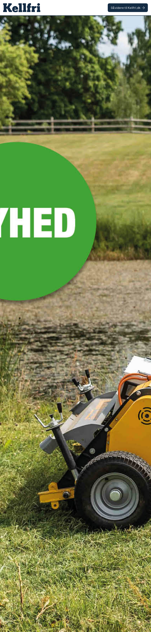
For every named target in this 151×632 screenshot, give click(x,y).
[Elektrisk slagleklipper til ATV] (75, 324)
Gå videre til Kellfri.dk (125, 7)
